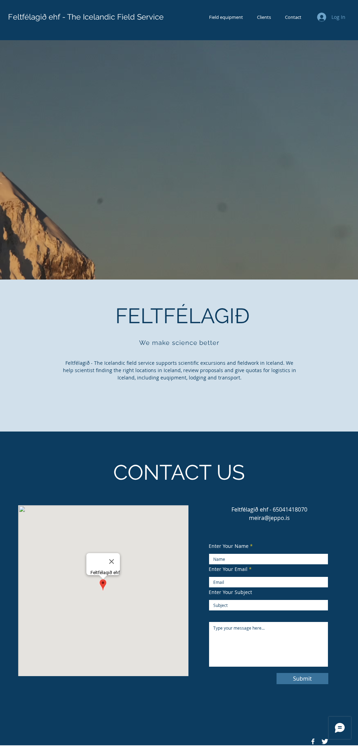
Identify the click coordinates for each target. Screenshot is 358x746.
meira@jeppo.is (269, 518)
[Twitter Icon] (325, 741)
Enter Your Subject (230, 592)
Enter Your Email (228, 569)
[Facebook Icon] (313, 741)
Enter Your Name (229, 546)
